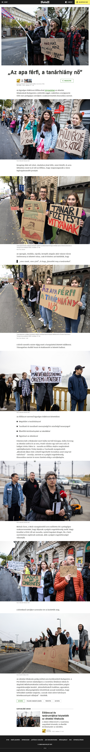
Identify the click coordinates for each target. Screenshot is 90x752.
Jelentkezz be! (83, 2)
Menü (5, 2)
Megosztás (67, 80)
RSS (70, 740)
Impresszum (25, 740)
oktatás (19, 85)
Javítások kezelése (37, 740)
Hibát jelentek (15, 740)
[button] (21, 701)
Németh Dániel (25, 84)
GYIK (7, 740)
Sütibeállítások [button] (78, 740)
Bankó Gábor (32, 84)
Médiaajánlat (63, 740)
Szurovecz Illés (40, 84)
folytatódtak (50, 90)
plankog (19, 84)
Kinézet (70, 2)
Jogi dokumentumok (51, 740)
